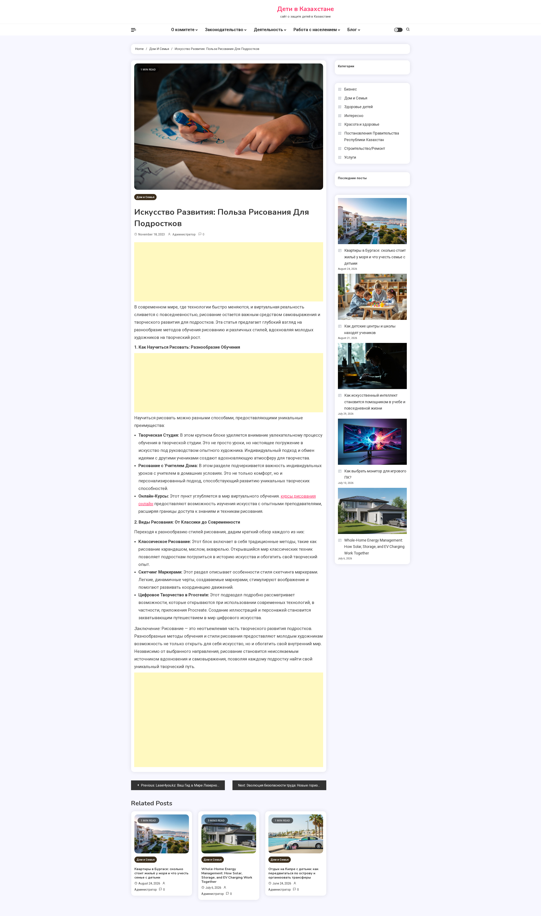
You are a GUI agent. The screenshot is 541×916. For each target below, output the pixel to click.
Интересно (353, 115)
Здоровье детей (358, 107)
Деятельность (268, 29)
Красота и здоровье (361, 124)
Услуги (350, 157)
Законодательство (224, 29)
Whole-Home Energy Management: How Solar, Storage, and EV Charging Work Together (226, 875)
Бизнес (350, 89)
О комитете (182, 29)
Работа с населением (315, 29)
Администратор (183, 234)
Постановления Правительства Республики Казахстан (371, 136)
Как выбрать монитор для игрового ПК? (375, 474)
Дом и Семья (145, 197)
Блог (352, 29)
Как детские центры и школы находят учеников (370, 329)
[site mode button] (398, 30)
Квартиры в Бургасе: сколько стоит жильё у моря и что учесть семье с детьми (161, 873)
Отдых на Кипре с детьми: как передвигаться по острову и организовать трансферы (293, 873)
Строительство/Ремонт (364, 148)
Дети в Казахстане (305, 9)
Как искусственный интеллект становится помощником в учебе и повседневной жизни (374, 401)
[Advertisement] (228, 271)
